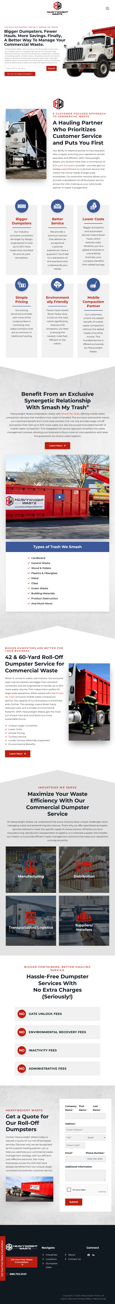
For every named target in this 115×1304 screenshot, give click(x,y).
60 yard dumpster (65, 165)
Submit (73, 1202)
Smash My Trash (70, 413)
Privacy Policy (85, 1299)
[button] (107, 8)
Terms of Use (99, 1299)
